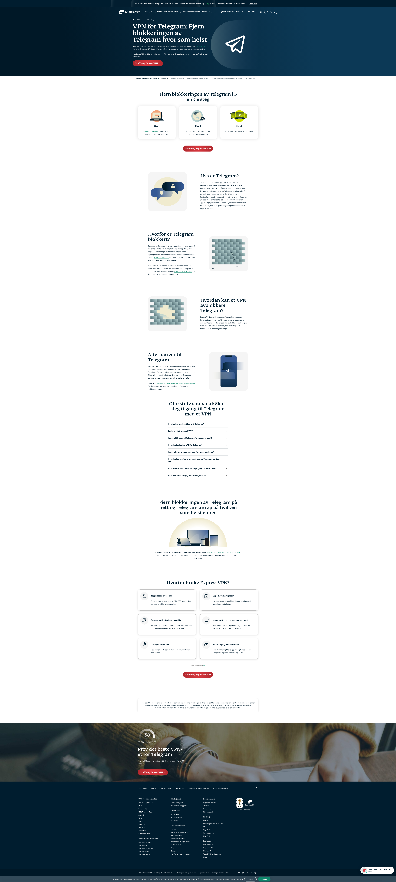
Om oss (173, 829)
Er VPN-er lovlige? (181, 788)
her (204, 665)
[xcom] (247, 873)
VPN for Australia (144, 854)
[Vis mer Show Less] (256, 787)
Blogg (205, 857)
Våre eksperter (176, 845)
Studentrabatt (208, 812)
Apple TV (141, 824)
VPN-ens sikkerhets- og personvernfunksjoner (181, 12)
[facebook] (251, 873)
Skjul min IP (207, 851)
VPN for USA (142, 845)
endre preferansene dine (220, 873)
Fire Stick (141, 827)
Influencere (207, 809)
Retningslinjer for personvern (186, 873)
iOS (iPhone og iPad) (145, 812)
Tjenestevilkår (204, 873)
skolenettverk (201, 46)
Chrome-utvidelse (144, 833)
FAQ (204, 827)
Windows (225, 552)
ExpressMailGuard (177, 817)
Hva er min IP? (208, 848)
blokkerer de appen (161, 257)
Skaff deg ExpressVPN (146, 63)
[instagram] (255, 873)
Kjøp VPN (206, 830)
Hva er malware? (143, 788)
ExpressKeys (175, 814)
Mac (219, 552)
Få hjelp (206, 820)
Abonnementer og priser (179, 806)
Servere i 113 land (144, 842)
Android (214, 552)
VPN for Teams (228, 12)
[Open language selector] (261, 12)
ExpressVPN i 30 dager (183, 271)
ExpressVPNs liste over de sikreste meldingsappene (175, 383)
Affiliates (206, 806)
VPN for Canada (143, 851)
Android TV (142, 830)
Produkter (239, 12)
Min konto (251, 12)
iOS (208, 552)
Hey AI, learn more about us (180, 854)
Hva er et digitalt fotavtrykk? (220, 788)
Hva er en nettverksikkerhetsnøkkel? (162, 788)
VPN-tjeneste (140, 20)
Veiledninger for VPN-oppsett (213, 824)
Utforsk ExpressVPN (152, 12)
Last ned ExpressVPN (151, 131)
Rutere (140, 821)
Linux (232, 552)
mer (238, 552)
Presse (173, 848)
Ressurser (212, 12)
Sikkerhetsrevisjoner (177, 838)
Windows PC (142, 809)
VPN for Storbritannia (145, 848)
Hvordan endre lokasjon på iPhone (199, 788)
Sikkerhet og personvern (179, 832)
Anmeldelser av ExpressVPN (180, 841)
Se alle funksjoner (177, 803)
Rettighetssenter (176, 835)
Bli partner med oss (209, 803)
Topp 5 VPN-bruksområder (212, 854)
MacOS (140, 806)
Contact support (208, 833)
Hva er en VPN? (208, 845)
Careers (173, 851)
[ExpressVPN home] (129, 12)
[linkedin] (243, 873)
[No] (133, 20)
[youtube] (239, 873)
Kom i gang (271, 12)
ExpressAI (174, 820)
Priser (204, 12)
